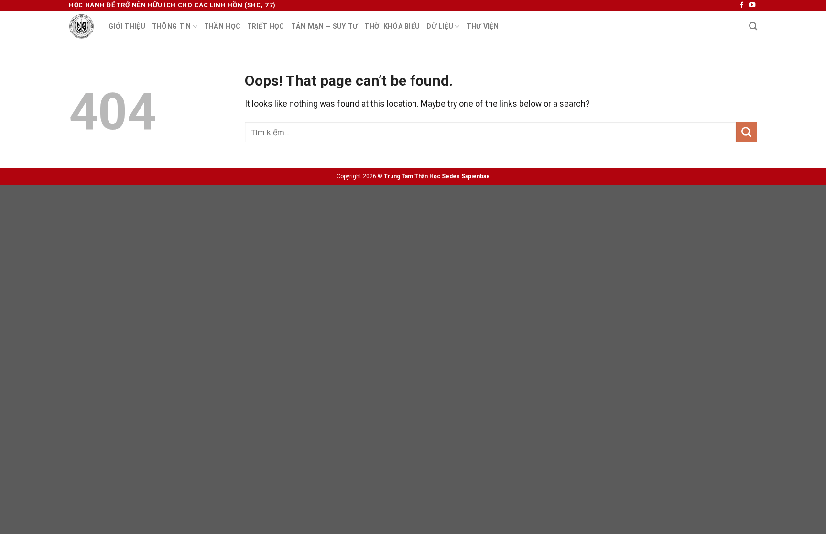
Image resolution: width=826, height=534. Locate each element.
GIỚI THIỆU (127, 26)
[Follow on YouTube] (752, 5)
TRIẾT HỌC (265, 26)
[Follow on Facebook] (742, 5)
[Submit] (746, 132)
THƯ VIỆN (483, 26)
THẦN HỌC (222, 26)
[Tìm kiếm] (753, 26)
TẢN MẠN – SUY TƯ (324, 26)
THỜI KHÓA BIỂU (392, 26)
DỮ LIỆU (439, 26)
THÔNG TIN (171, 26)
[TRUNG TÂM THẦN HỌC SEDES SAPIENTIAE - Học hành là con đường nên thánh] (81, 26)
